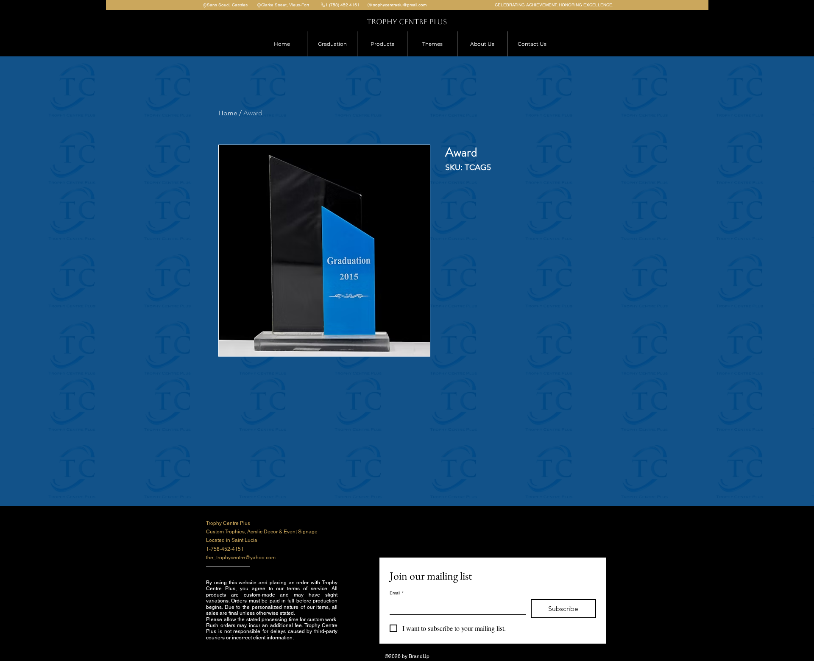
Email (397, 593)
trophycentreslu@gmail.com (400, 5)
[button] (382, 43)
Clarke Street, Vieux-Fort (285, 5)
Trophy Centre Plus (407, 21)
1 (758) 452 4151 (342, 5)
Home (227, 113)
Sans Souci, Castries (227, 5)
